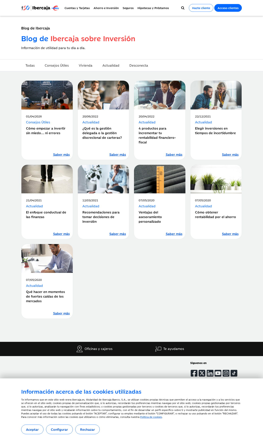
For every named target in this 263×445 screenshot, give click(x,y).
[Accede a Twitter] (202, 373)
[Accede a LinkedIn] (210, 373)
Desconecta (138, 65)
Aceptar (32, 429)
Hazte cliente (201, 8)
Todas (30, 65)
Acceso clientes (228, 8)
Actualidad (110, 65)
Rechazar (87, 429)
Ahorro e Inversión (106, 8)
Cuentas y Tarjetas (77, 8)
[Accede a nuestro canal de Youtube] (218, 373)
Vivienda (85, 65)
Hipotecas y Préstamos (153, 8)
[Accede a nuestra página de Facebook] (194, 373)
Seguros (128, 8)
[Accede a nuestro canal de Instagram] (226, 373)
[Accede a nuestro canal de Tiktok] (234, 373)
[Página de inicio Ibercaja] (42, 7)
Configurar (59, 429)
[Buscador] (182, 7)
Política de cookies (151, 416)
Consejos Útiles (57, 65)
